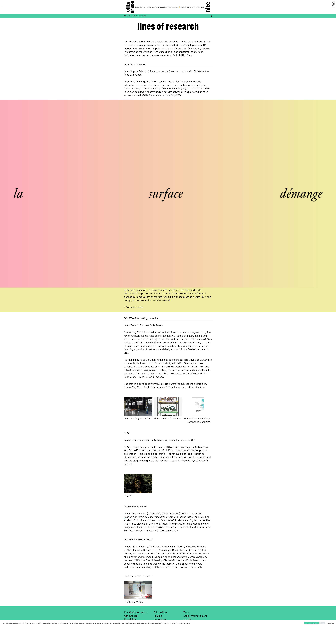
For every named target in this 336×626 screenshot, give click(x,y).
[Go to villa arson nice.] (125, 16)
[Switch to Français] (333, 2)
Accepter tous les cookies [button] (311, 623)
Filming (158, 615)
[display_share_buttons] (211, 16)
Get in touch (131, 615)
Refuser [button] (322, 623)
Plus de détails (330, 623)
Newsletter (130, 619)
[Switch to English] (333, 5)
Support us (160, 619)
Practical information (135, 612)
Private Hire (160, 612)
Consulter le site (134, 307)
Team (186, 612)
